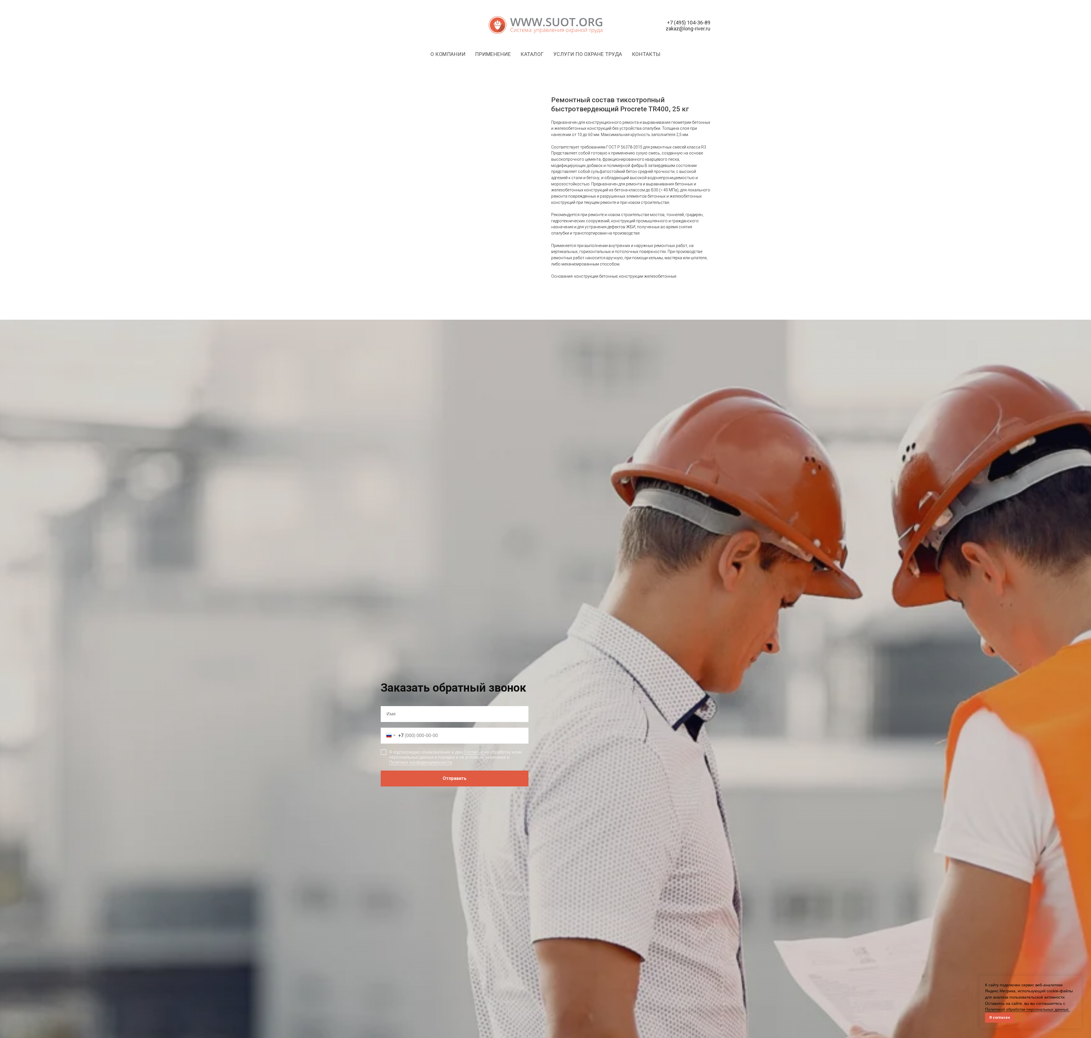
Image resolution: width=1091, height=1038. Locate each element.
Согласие (474, 752)
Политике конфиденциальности (420, 762)
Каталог (532, 54)
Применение (493, 54)
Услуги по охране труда (587, 54)
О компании (447, 54)
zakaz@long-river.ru (688, 29)
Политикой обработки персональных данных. (1027, 1009)
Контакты (646, 54)
